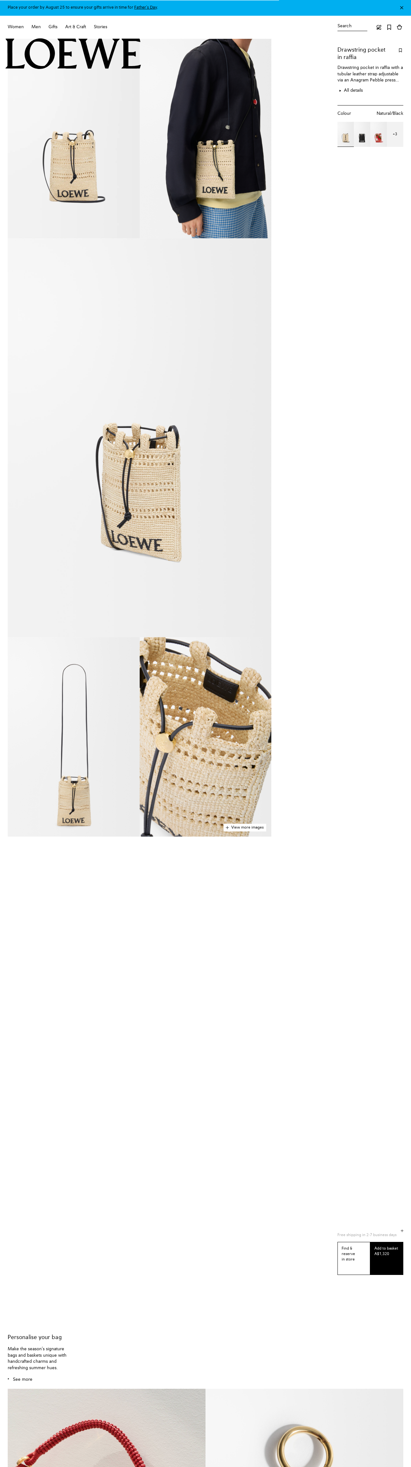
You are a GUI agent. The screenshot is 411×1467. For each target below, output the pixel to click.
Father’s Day (145, 7)
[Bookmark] (389, 27)
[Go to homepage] (73, 54)
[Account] (379, 27)
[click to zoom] (74, 138)
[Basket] (399, 27)
